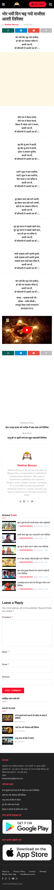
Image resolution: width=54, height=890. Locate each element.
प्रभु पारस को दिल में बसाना (24, 738)
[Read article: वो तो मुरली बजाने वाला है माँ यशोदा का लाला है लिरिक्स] (7, 718)
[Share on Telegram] (21, 30)
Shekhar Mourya (12, 24)
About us (5, 871)
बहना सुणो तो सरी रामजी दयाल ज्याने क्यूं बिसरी (33, 522)
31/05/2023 (39, 550)
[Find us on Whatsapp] (17, 878)
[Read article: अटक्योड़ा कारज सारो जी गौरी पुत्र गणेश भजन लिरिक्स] (9, 586)
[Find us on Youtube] (13, 878)
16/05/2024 (39, 526)
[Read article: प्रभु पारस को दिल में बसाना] (7, 741)
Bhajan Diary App (9, 874)
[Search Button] (50, 4)
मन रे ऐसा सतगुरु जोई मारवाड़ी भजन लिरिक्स (33, 558)
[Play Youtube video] (27, 330)
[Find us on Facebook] (2, 878)
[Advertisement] (27, 79)
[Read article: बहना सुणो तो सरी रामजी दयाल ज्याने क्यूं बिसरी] (9, 526)
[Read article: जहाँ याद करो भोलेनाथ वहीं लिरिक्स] (7, 730)
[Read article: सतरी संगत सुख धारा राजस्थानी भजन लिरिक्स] (9, 538)
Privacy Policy (19, 871)
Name (5, 651)
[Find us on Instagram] (6, 878)
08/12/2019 (39, 577)
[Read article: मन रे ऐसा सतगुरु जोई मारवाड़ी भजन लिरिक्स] (9, 562)
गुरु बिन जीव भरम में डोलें (10, 804)
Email (5, 664)
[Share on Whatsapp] (8, 30)
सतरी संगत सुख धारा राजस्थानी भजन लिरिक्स (33, 534)
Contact (32, 871)
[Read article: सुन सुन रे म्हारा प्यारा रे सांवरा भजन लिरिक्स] (9, 550)
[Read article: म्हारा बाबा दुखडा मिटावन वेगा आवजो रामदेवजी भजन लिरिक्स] (9, 574)
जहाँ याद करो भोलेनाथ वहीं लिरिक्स (27, 727)
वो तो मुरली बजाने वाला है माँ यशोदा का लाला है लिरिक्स (31, 716)
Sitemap (43, 871)
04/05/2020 (28, 24)
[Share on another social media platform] (46, 30)
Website (6, 676)
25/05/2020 (39, 562)
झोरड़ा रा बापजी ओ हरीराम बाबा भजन (15, 809)
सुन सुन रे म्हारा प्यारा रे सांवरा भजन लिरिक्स (32, 546)
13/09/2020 (39, 589)
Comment (7, 617)
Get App (39, 4)
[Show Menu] (3, 4)
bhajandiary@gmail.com (12, 778)
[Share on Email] (34, 30)
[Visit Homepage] (16, 4)
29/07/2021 (39, 538)
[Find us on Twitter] (9, 878)
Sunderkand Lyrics (27, 874)
